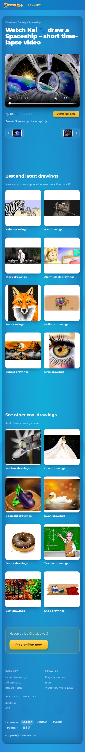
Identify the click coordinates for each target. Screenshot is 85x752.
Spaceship (34, 22)
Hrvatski (57, 721)
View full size (66, 114)
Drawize (10, 22)
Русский (12, 727)
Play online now (28, 644)
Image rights (13, 687)
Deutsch (42, 721)
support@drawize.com (20, 735)
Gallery (22, 22)
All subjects (13, 682)
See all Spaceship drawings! (24, 121)
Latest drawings (16, 677)
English (27, 721)
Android (10, 703)
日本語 (26, 727)
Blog (48, 682)
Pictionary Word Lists (59, 687)
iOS (7, 708)
